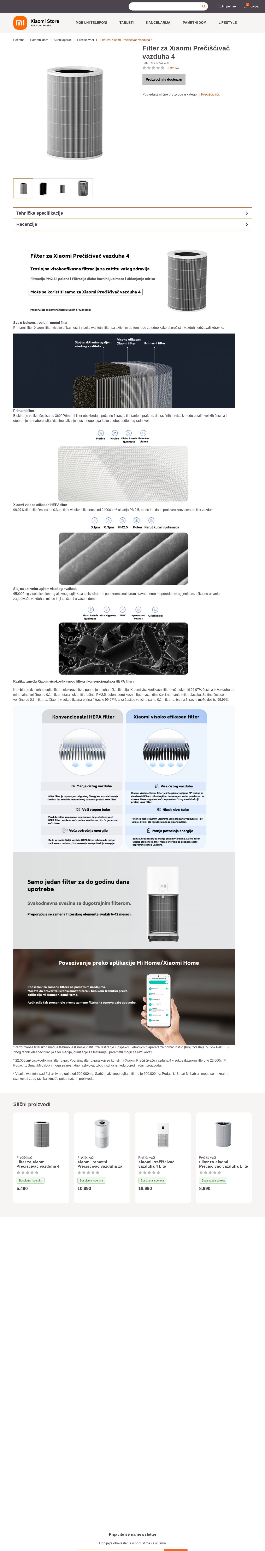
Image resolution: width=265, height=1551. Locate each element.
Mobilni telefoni (91, 22)
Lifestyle (228, 22)
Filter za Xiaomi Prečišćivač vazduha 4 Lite (38, 1166)
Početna (18, 40)
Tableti (126, 22)
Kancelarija (158, 22)
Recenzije (26, 224)
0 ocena (173, 68)
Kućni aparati (62, 40)
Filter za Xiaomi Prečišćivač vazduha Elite (223, 1164)
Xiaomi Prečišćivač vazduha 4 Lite (156, 1164)
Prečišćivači (85, 40)
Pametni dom (194, 22)
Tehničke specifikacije (39, 213)
